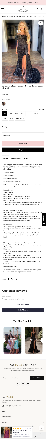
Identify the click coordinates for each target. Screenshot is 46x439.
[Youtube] (28, 384)
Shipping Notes (16, 158)
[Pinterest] (23, 384)
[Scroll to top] (41, 433)
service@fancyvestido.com (13, 406)
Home (4, 16)
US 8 (22, 113)
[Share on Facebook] (8, 279)
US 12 (36, 113)
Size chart (41, 109)
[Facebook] (18, 384)
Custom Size (20, 118)
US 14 (5, 118)
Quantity (4, 127)
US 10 (29, 113)
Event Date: (6, 135)
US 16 (11, 118)
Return (26, 158)
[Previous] (3, 340)
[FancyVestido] (23, 9)
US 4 (10, 113)
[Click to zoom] (40, 23)
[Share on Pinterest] (16, 279)
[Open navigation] (8, 9)
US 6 (16, 113)
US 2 (4, 113)
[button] (23, 304)
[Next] (42, 340)
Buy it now (23, 150)
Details (5, 158)
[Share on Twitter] (12, 279)
